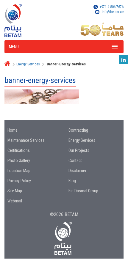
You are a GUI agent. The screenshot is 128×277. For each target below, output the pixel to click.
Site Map (14, 191)
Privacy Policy (19, 181)
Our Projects (78, 150)
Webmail (14, 201)
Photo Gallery (18, 160)
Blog (72, 181)
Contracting (78, 130)
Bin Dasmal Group (83, 191)
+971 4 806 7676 (111, 7)
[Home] (7, 64)
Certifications (18, 150)
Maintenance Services (26, 140)
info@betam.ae (113, 12)
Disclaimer (77, 171)
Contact (75, 160)
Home (12, 130)
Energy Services (28, 64)
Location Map (18, 171)
